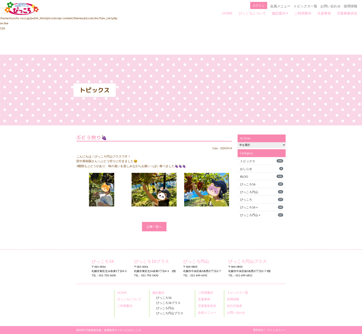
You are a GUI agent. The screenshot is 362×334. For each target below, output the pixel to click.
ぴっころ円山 (261, 192)
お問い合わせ (330, 6)
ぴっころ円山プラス (247, 261)
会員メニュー (280, 6)
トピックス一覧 (305, 6)
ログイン (259, 5)
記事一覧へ (154, 226)
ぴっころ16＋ (261, 207)
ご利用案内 (302, 13)
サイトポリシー (276, 329)
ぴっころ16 (261, 184)
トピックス (261, 161)
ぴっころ (261, 199)
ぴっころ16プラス (151, 261)
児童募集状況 (347, 13)
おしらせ (261, 168)
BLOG (261, 176)
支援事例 (324, 13)
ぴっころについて (252, 13)
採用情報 (350, 6)
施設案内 (279, 13)
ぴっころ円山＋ (261, 215)
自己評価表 (234, 305)
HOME (227, 13)
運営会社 (258, 329)
